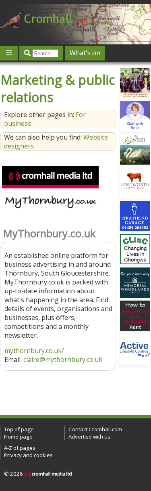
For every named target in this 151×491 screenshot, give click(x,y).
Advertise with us (89, 436)
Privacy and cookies (28, 455)
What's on (85, 52)
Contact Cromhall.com (95, 429)
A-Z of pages (19, 447)
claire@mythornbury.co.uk (62, 359)
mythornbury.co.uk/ (34, 350)
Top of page (19, 429)
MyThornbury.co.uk (49, 233)
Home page (18, 436)
